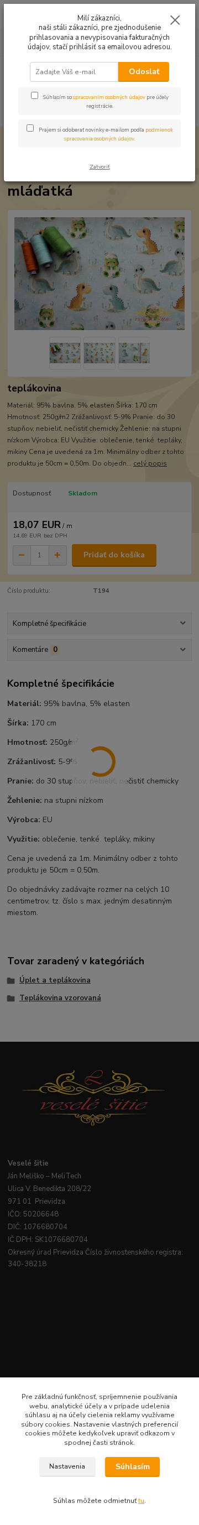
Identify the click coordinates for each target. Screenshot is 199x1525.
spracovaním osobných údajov (109, 97)
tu (141, 1500)
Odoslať (144, 71)
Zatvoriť (100, 167)
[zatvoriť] (175, 21)
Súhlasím (133, 1466)
